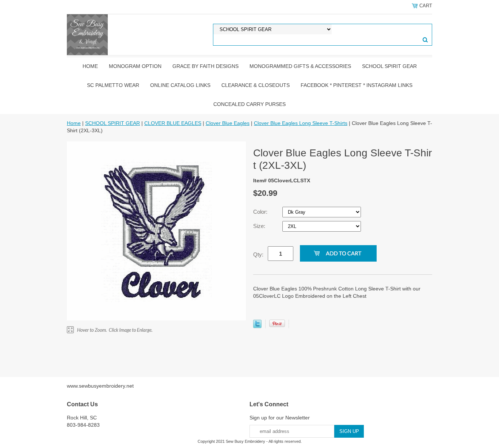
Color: (261, 212)
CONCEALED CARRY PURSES (249, 104)
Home (90, 66)
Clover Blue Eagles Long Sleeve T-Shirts (300, 123)
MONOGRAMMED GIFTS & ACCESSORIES (300, 66)
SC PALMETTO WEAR (113, 85)
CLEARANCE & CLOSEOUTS (255, 85)
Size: (260, 226)
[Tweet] (257, 326)
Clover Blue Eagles (228, 123)
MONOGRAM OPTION (135, 66)
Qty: (258, 254)
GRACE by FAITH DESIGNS (205, 66)
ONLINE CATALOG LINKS (180, 85)
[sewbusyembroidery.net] (87, 34)
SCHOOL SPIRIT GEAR (389, 66)
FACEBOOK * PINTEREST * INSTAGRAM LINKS (356, 85)
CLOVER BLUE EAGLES (172, 123)
